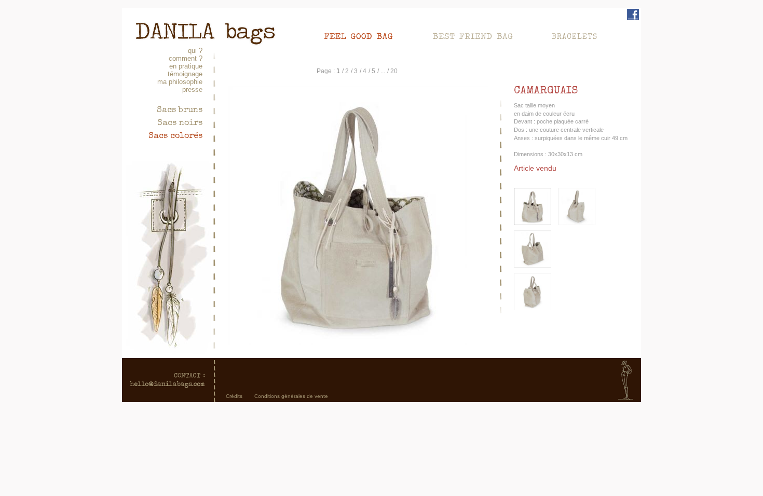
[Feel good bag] (368, 35)
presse (192, 89)
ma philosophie (179, 82)
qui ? (195, 50)
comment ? (185, 58)
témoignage (185, 74)
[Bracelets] (575, 35)
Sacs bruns (179, 110)
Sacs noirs (179, 123)
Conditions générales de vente (291, 396)
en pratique (185, 66)
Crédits (234, 396)
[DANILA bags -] (205, 26)
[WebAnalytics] (381, 416)
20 (394, 71)
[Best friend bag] (482, 35)
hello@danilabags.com (167, 380)
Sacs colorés (175, 136)
